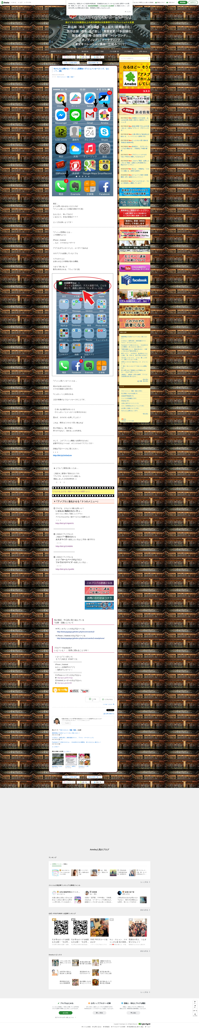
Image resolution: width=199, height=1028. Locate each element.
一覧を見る (145, 379)
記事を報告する (110, 713)
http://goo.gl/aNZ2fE (64, 683)
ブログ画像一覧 (128, 51)
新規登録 (182, 2)
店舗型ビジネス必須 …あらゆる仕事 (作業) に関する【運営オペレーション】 (135, 120)
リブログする (108, 699)
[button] (195, 1015)
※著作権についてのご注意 (127, 420)
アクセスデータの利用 (119, 1026)
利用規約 (107, 1026)
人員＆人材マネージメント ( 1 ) (130, 403)
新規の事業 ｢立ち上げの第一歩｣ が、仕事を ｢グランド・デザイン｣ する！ (135, 128)
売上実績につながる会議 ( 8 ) (129, 393)
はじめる (65, 1013)
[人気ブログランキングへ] (74, 692)
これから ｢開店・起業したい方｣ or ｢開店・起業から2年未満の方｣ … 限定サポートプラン (135, 163)
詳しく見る (99, 1013)
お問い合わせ (143, 51)
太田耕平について (56, 51)
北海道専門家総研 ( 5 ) (127, 396)
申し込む (133, 1013)
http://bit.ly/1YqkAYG (64, 523)
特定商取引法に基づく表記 (135, 1026)
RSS (124, 419)
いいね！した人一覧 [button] (108, 704)
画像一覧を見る (144, 381)
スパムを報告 (87, 1026)
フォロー (67, 723)
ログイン (193, 2)
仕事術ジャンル (56, 864)
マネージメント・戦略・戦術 (65, 77)
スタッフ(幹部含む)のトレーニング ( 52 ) (132, 406)
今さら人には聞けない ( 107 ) (129, 410)
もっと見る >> (55, 746)
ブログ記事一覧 (114, 51)
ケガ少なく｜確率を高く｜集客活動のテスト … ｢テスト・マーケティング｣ (73, 737)
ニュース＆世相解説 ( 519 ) (128, 398)
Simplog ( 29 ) (125, 401)
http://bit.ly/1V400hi (64, 546)
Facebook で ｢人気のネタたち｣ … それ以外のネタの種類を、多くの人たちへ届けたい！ (76, 742)
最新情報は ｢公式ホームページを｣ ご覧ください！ (66, 733)
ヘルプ (148, 1026)
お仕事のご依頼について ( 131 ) (130, 408)
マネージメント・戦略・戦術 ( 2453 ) (131, 391)
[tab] (56, 864)
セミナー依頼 (99, 51)
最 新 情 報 (85, 51)
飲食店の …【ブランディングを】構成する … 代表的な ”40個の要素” (134, 148)
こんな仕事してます (70, 51)
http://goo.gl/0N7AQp (65, 678)
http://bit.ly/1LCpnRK (65, 569)
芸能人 (66, 864)
